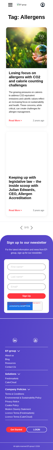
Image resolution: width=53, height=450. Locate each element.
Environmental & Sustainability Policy (23, 398)
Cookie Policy (12, 405)
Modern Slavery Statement (18, 409)
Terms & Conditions (14, 394)
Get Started (16, 429)
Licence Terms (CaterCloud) (18, 417)
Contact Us (10, 367)
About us (9, 355)
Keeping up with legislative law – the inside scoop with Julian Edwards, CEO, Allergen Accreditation (25, 187)
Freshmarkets (11, 378)
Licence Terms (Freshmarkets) (19, 413)
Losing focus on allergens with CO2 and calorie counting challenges (26, 79)
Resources (10, 363)
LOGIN (36, 429)
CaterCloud (10, 382)
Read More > (15, 120)
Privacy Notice (12, 401)
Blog (7, 359)
